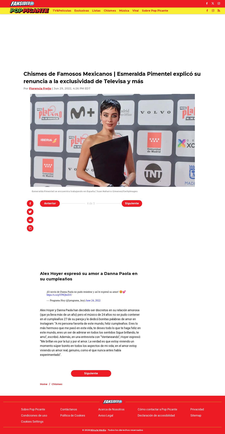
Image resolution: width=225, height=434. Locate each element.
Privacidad (197, 409)
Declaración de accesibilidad (156, 415)
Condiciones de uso (34, 415)
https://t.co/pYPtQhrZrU (59, 294)
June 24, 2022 (93, 300)
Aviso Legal (105, 415)
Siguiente (132, 203)
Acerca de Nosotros (111, 409)
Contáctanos (68, 409)
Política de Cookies (72, 415)
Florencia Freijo (40, 88)
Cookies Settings (32, 421)
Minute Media (98, 430)
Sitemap (195, 415)
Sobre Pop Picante (33, 409)
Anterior (50, 203)
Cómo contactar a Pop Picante (157, 409)
